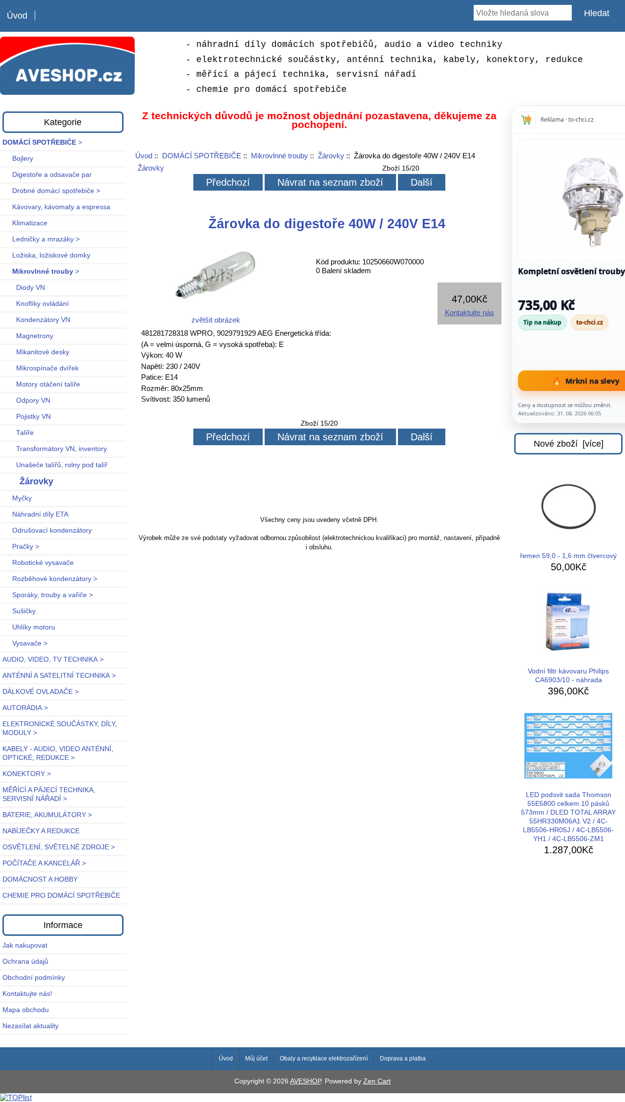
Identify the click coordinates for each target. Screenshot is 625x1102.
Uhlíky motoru (28, 627)
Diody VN (23, 287)
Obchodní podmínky (33, 977)
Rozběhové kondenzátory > (49, 579)
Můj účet (256, 1058)
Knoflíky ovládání (35, 303)
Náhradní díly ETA (35, 514)
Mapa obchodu (25, 1010)
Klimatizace (24, 223)
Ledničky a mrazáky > (41, 239)
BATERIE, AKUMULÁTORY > (47, 815)
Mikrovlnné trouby (279, 155)
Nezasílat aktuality (30, 1026)
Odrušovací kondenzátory (47, 530)
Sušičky (19, 611)
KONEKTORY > (26, 774)
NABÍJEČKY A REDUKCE (41, 831)
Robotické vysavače (38, 562)
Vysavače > (24, 643)
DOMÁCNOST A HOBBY (40, 879)
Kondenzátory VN (36, 320)
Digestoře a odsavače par (47, 174)
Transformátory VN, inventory (54, 449)
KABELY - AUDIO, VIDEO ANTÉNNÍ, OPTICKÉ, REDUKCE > (57, 753)
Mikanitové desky (35, 352)
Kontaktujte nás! (27, 993)
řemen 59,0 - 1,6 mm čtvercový (568, 556)
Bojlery (17, 158)
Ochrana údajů (25, 961)
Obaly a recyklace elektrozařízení (324, 1058)
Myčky (17, 498)
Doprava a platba (403, 1058)
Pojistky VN (26, 416)
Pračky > (20, 546)
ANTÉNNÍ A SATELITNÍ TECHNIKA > (59, 675)
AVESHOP (305, 1081)
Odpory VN (26, 400)
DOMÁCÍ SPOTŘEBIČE (201, 155)
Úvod (17, 16)
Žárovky (331, 155)
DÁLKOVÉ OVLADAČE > (40, 691)
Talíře (18, 432)
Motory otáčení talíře (41, 384)
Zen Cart (377, 1081)
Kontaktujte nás (469, 312)
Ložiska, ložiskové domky (46, 255)
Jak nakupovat (24, 945)
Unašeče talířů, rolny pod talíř (54, 465)
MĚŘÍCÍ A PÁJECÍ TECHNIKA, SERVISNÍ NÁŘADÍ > (48, 794)
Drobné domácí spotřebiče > (51, 190)
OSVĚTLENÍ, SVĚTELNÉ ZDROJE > (58, 847)
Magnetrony (27, 336)
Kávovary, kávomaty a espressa (56, 207)
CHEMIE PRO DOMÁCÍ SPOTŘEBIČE (61, 895)
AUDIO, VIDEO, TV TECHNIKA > (53, 659)
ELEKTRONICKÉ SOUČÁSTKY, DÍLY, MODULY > (59, 728)
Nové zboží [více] (569, 444)
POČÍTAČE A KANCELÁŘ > (44, 863)
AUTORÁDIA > (25, 708)
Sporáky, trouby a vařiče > (47, 595)
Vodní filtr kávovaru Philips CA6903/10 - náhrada (568, 676)
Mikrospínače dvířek (40, 368)
